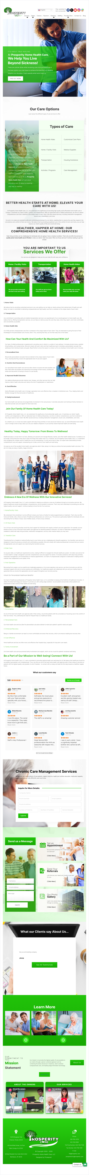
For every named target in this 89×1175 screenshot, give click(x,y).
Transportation (46, 160)
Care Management (70, 170)
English (42, 10)
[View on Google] (9, 689)
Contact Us (77, 16)
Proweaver (48, 1157)
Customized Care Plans (72, 139)
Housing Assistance (71, 160)
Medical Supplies (70, 150)
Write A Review (44, 1074)
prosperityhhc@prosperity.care (74, 1156)
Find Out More (46, 78)
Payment (46, 16)
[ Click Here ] (51, 856)
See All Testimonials (44, 965)
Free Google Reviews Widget (45, 753)
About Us (77, 1063)
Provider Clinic (68, 16)
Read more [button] (11, 703)
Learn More (44, 1007)
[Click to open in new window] (68, 10)
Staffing (60, 16)
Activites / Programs (48, 170)
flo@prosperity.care (74, 1153)
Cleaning (53, 16)
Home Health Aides (48, 139)
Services (26, 16)
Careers (39, 16)
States (33, 16)
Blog (84, 16)
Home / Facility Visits (48, 150)
